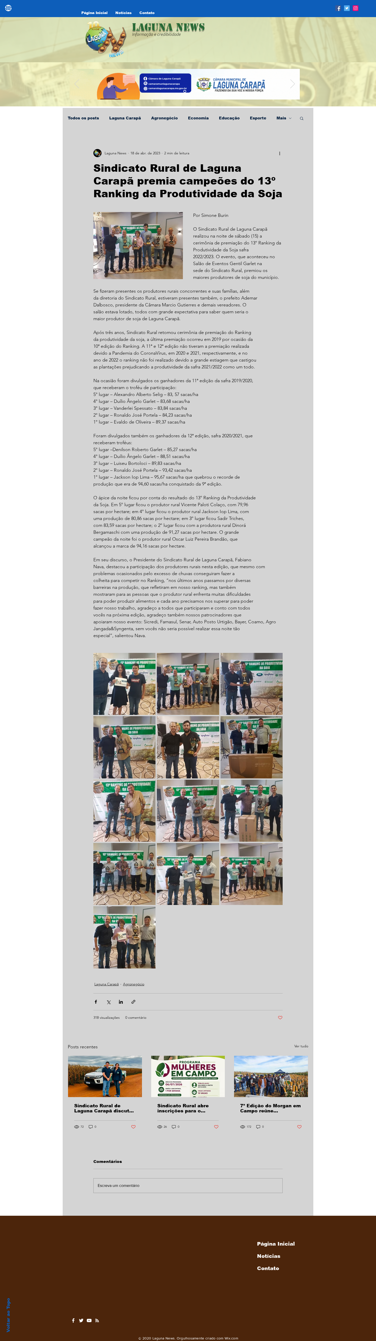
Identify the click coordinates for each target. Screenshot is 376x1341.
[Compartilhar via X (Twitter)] (108, 1001)
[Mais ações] (280, 153)
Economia (198, 118)
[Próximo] (292, 84)
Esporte (258, 118)
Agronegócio (164, 118)
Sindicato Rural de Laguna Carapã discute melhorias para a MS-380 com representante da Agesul (103, 1108)
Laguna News (168, 27)
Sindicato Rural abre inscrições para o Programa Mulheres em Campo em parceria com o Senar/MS (188, 1108)
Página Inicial (276, 1244)
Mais (281, 118)
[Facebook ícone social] (338, 8)
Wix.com (231, 1338)
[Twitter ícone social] (347, 8)
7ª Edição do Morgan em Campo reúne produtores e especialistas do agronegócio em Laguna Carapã (270, 1108)
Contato (268, 1268)
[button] (301, 118)
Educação (229, 118)
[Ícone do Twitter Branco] (81, 1320)
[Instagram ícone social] (355, 8)
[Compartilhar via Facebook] (95, 1001)
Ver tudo (301, 1046)
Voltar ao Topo (8, 1315)
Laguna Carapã (125, 118)
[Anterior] (76, 84)
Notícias (268, 1256)
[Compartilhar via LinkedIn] (120, 1001)
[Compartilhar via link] (133, 1001)
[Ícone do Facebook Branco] (73, 1320)
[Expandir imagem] (124, 684)
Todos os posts (83, 118)
